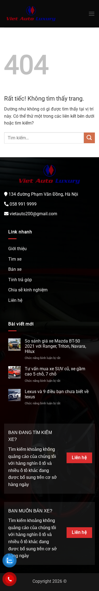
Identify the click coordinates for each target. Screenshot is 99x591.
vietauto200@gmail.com (33, 213)
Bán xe (14, 269)
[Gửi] (89, 137)
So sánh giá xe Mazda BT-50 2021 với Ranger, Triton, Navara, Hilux (55, 346)
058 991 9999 (23, 204)
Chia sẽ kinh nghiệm (28, 289)
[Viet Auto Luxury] (31, 13)
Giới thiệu (17, 248)
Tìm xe (14, 259)
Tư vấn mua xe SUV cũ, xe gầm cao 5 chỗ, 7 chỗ (55, 371)
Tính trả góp (20, 279)
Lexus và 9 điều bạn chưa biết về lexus (57, 394)
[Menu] (91, 13)
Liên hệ (15, 300)
